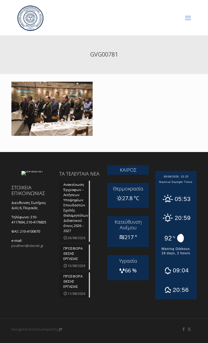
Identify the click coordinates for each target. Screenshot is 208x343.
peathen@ (27, 245)
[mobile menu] (188, 17)
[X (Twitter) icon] (189, 329)
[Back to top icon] (182, 332)
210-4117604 (24, 220)
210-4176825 (36, 222)
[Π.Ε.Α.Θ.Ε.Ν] (30, 17)
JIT (61, 329)
